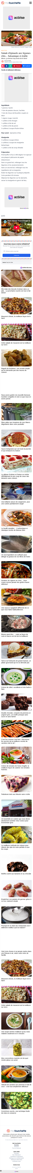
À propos (16, 1153)
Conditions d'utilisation (16, 1156)
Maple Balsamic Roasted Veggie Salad (21, 47)
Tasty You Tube (9, 262)
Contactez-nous (16, 1161)
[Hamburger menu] (30, 3)
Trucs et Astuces (16, 1148)
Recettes (16, 1145)
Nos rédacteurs (16, 1155)
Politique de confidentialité (16, 1158)
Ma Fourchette (7, 60)
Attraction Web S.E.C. (13, 1140)
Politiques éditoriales (16, 1159)
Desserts (16, 1146)
